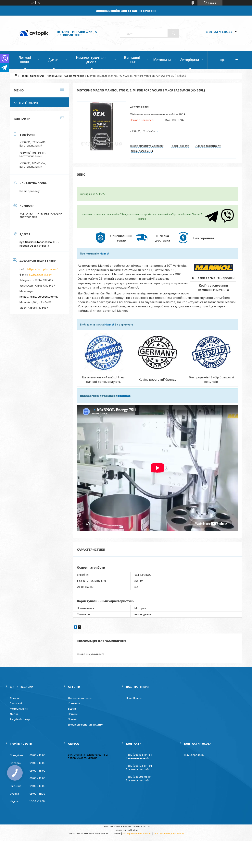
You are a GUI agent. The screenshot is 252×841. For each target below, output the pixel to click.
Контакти (74, 703)
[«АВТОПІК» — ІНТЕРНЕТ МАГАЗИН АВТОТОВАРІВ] (34, 39)
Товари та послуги (32, 75)
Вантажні (16, 703)
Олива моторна (74, 75)
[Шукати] (173, 33)
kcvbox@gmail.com (40, 274)
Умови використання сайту (85, 724)
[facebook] (75, 627)
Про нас (73, 719)
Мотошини (162, 59)
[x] (79, 627)
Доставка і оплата (80, 698)
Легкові (14, 698)
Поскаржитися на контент (137, 833)
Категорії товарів (26, 102)
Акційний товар (20, 719)
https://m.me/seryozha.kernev (38, 296)
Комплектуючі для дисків (91, 59)
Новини (73, 714)
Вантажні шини (132, 59)
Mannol (104, 253)
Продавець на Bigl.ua (126, 829)
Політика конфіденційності (169, 833)
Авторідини (189, 59)
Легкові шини (25, 59)
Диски (53, 59)
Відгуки (72, 708)
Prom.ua (145, 826)
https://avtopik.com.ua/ (42, 269)
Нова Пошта (134, 698)
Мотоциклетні (19, 708)
